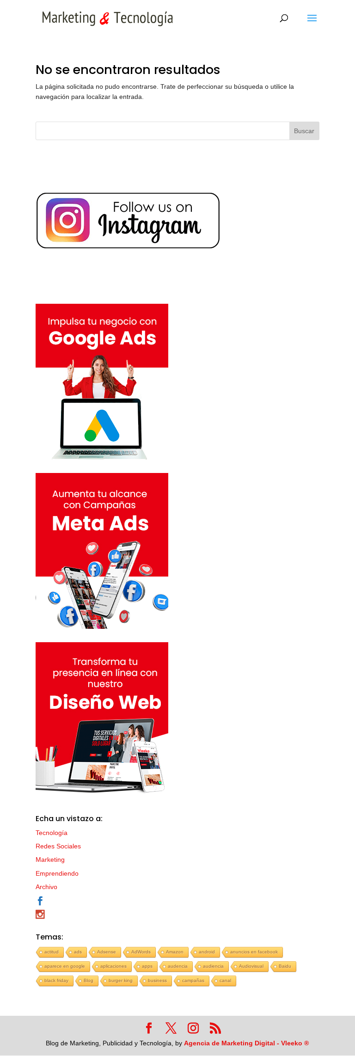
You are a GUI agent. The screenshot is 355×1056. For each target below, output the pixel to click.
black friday (56, 980)
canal (225, 980)
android (207, 951)
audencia (178, 966)
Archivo (46, 886)
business (157, 980)
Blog (88, 980)
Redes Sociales (58, 846)
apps (147, 966)
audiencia (213, 966)
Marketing (50, 859)
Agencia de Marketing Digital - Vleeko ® (246, 1043)
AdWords (141, 951)
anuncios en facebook (254, 951)
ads (78, 951)
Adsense (106, 951)
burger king (121, 980)
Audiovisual (251, 966)
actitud (51, 951)
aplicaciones (113, 966)
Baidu (285, 966)
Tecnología (51, 832)
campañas (193, 980)
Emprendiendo (57, 873)
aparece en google (64, 966)
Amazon (175, 951)
